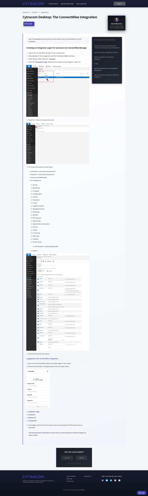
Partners (35, 12)
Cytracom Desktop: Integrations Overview (106, 52)
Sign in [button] (120, 3)
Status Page (69, 478)
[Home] (33, 3)
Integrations (45, 12)
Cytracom (26, 12)
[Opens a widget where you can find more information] (141, 493)
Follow (29, 24)
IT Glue (96, 64)
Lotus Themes (81, 490)
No (82, 458)
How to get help (81, 4)
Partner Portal (53, 4)
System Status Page (67, 4)
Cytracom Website (71, 476)
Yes (68, 458)
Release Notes (87, 476)
